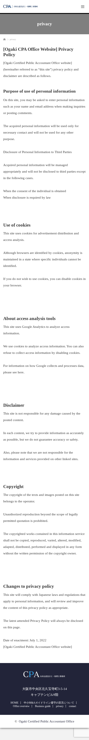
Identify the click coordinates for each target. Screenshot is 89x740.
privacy (60, 706)
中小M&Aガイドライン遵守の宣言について (49, 702)
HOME (14, 702)
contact (72, 706)
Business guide (43, 706)
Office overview (21, 706)
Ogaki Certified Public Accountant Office (46, 721)
